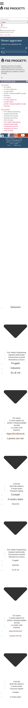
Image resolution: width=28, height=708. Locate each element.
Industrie (15, 368)
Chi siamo (7, 87)
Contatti (15, 494)
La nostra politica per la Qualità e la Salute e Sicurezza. (13, 71)
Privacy (8, 145)
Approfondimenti (15, 433)
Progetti (15, 363)
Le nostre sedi (16, 428)
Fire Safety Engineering (12, 112)
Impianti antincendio (11, 114)
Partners (7, 95)
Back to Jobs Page (5, 35)
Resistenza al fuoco (11, 118)
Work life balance (17, 486)
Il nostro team (8, 91)
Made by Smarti (17, 145)
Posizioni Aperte (16, 491)
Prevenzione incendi (11, 116)
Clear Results (3, 27)
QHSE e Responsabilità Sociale (15, 93)
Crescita (16, 484)
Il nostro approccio (10, 89)
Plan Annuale (8, 120)
